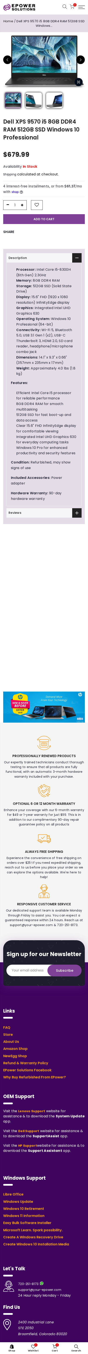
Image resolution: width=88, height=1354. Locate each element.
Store (8, 1034)
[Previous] (7, 59)
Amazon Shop (15, 1048)
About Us (11, 1041)
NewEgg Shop (15, 1056)
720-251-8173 (28, 1284)
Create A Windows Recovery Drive (33, 1237)
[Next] (80, 59)
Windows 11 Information (23, 1216)
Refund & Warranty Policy (25, 1063)
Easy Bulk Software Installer (27, 1223)
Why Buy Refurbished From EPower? (34, 1077)
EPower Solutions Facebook (27, 1070)
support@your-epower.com (39, 1290)
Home (8, 21)
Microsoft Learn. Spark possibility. (33, 1230)
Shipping (9, 174)
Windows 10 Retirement (23, 1208)
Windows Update (18, 1201)
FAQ (6, 1027)
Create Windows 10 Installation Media (36, 1244)
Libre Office (13, 1194)
